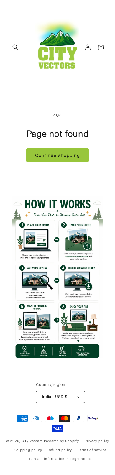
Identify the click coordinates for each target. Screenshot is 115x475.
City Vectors (32, 441)
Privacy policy (97, 441)
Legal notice (81, 459)
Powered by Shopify (61, 441)
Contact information (47, 459)
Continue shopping (57, 155)
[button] (15, 47)
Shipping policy (28, 450)
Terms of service (92, 450)
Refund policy (60, 450)
